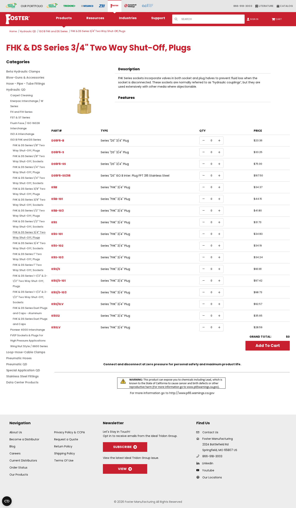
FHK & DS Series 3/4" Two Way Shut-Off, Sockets (29, 245)
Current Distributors (23, 460)
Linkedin (207, 463)
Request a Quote (66, 439)
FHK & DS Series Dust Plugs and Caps (30, 321)
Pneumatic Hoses (19, 358)
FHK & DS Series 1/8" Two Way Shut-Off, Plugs (29, 147)
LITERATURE (265, 6)
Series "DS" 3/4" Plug (115, 141)
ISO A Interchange (22, 134)
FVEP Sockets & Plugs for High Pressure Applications (28, 337)
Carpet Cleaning (21, 95)
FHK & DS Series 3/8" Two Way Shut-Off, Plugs (29, 191)
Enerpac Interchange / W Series (26, 103)
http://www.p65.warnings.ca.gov (191, 393)
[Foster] (115, 6)
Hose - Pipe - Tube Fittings (25, 84)
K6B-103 (57, 211)
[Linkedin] (198, 463)
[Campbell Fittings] (130, 6)
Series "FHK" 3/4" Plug (115, 187)
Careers (15, 453)
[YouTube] (198, 470)
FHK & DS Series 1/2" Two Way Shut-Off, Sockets (29, 224)
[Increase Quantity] (219, 140)
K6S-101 (57, 234)
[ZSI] (102, 6)
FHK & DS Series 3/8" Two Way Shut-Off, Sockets (29, 202)
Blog (12, 446)
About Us (15, 432)
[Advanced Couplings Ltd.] (147, 6)
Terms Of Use (63, 460)
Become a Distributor (24, 439)
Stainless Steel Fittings (22, 376)
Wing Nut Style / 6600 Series (29, 346)
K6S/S (55, 269)
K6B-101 (57, 199)
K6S (54, 222)
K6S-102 (57, 246)
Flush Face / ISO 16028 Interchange (25, 125)
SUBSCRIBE (122, 447)
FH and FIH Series (21, 112)
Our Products (18, 475)
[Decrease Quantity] (204, 140)
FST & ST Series (20, 117)
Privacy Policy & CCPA (69, 432)
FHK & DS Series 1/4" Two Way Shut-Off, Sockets (29, 180)
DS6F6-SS (58, 164)
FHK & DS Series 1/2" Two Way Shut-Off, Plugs (29, 213)
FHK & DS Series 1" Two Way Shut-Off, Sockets (28, 267)
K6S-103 (57, 257)
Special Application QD (23, 370)
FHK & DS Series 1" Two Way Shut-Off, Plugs (27, 256)
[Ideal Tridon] (52, 6)
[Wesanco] (87, 6)
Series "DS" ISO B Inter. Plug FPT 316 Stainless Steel (135, 176)
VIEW (122, 469)
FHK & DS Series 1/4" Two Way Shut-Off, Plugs (29, 169)
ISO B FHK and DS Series (53, 31)
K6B (54, 187)
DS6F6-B (57, 141)
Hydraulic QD (28, 31)
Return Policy (63, 446)
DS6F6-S (57, 152)
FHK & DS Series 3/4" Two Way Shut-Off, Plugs (98, 31)
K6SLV (55, 327)
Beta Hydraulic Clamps (23, 71)
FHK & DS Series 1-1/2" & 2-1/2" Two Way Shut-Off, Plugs (30, 281)
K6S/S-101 (58, 281)
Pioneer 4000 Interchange (27, 330)
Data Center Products (22, 382)
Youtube (208, 470)
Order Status (18, 468)
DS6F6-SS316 (60, 176)
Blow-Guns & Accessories (25, 78)
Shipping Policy (64, 453)
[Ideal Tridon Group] (11, 6)
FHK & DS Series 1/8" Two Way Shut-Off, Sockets (29, 158)
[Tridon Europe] (69, 6)
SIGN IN (253, 19)
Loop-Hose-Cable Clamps (25, 352)
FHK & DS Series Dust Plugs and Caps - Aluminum (30, 310)
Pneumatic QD (16, 364)
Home (13, 31)
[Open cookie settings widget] (7, 501)
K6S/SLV (57, 304)
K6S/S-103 (58, 292)
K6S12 (55, 316)
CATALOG (286, 6)
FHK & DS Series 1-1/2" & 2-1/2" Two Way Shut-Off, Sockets (30, 297)
